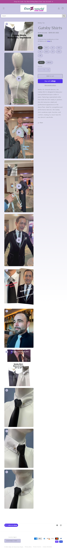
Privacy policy (28, 546)
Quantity (40, 66)
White (49, 62)
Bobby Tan (11, 546)
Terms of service (37, 546)
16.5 (46, 51)
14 (40, 47)
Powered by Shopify (18, 546)
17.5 (59, 51)
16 (40, 51)
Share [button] (41, 122)
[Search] (64, 16)
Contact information (47, 546)
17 (52, 51)
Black (41, 62)
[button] (4, 8)
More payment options (50, 85)
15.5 (59, 47)
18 (40, 55)
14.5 (46, 47)
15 (52, 47)
